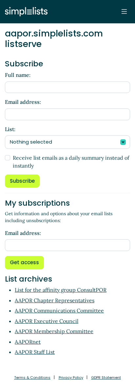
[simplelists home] (24, 11)
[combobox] (67, 142)
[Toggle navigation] (124, 11)
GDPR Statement (106, 377)
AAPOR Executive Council (46, 321)
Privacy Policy (71, 377)
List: (10, 129)
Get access (24, 262)
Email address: (23, 102)
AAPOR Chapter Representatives (54, 300)
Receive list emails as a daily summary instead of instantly (71, 161)
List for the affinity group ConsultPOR (60, 290)
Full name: (17, 75)
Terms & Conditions (32, 377)
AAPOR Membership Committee (54, 331)
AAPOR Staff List (35, 352)
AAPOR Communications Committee (59, 310)
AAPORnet (28, 341)
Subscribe (22, 180)
